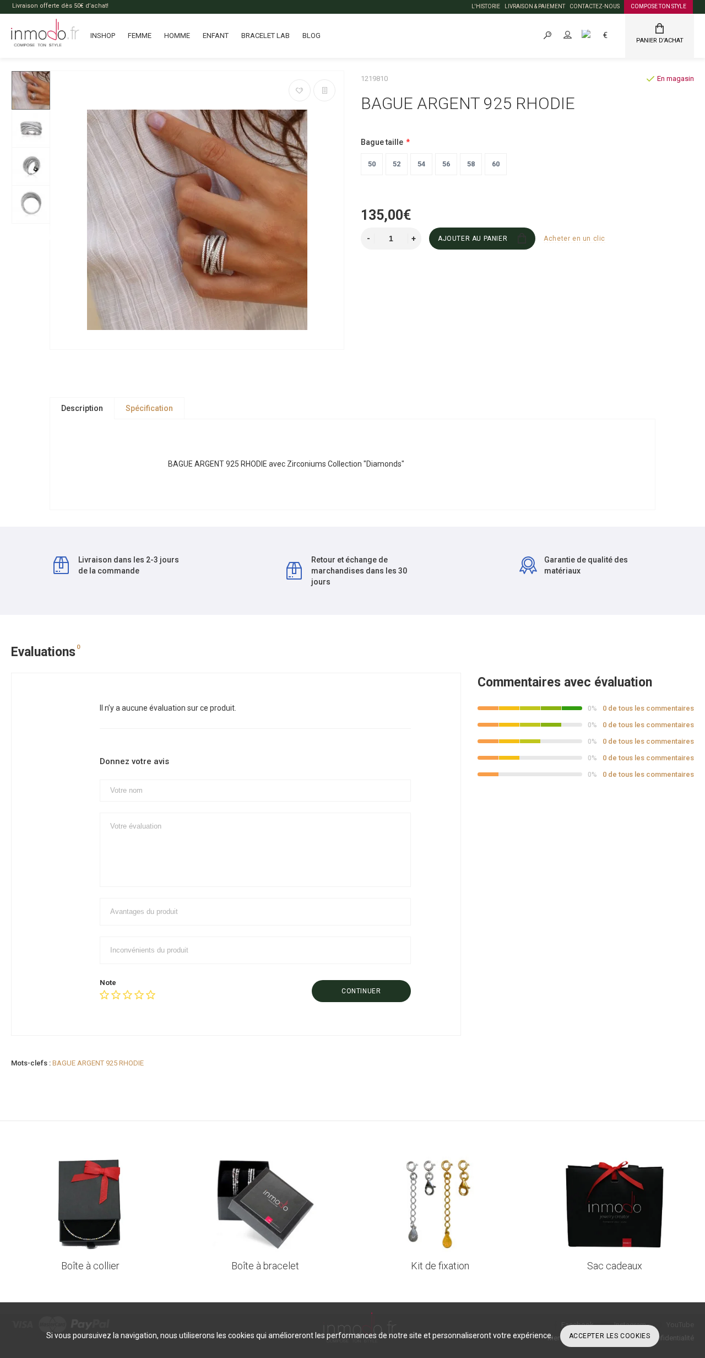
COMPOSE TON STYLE (658, 6)
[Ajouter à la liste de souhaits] (300, 90)
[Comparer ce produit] (324, 90)
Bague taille (382, 142)
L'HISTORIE (485, 6)
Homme (177, 35)
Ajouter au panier (472, 238)
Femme (139, 35)
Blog (311, 35)
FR (598, 35)
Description (82, 408)
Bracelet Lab (265, 35)
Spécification (149, 408)
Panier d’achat (660, 40)
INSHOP (102, 35)
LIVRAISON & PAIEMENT (535, 6)
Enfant (216, 35)
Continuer (361, 991)
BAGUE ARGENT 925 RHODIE (98, 1063)
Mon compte (577, 35)
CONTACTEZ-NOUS (595, 6)
